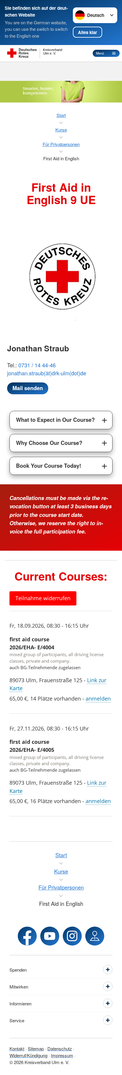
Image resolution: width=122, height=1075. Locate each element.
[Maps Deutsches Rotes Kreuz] (94, 936)
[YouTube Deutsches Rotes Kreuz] (49, 936)
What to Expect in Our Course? (55, 420)
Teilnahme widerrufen (42, 598)
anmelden (98, 698)
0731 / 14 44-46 (37, 365)
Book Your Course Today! (48, 466)
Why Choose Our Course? (49, 443)
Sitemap (36, 1048)
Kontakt (16, 1048)
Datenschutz (59, 1048)
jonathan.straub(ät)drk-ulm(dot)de (46, 373)
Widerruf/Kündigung (28, 1055)
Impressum (62, 1055)
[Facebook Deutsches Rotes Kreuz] (27, 936)
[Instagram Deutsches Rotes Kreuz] (72, 936)
